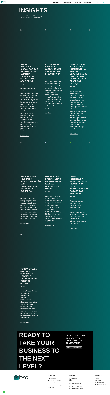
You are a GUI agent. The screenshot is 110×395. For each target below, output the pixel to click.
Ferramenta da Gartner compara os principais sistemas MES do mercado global (29, 276)
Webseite (98, 375)
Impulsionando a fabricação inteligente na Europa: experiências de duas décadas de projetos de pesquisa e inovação (78, 74)
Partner (78, 2)
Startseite (56, 2)
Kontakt (97, 2)
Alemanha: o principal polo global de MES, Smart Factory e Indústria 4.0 (53, 69)
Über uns (87, 2)
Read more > (24, 136)
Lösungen (67, 2)
